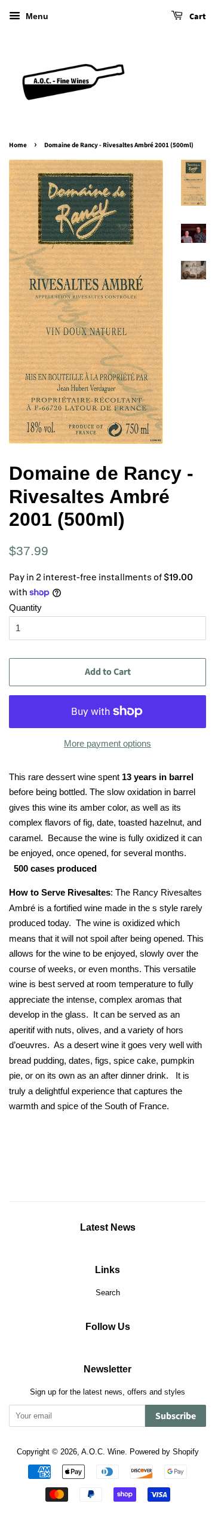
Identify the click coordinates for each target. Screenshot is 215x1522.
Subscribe (175, 1416)
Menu (35, 16)
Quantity (25, 607)
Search (108, 1292)
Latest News (108, 1227)
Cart (197, 17)
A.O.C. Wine (103, 1451)
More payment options (107, 743)
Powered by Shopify (164, 1451)
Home (18, 145)
